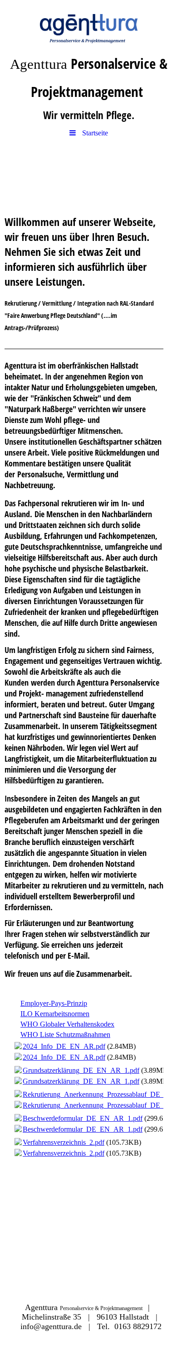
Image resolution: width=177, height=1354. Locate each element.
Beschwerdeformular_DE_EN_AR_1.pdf (83, 1118)
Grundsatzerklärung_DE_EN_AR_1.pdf (81, 1070)
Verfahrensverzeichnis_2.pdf (63, 1142)
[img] (88, 25)
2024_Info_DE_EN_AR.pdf (64, 1046)
